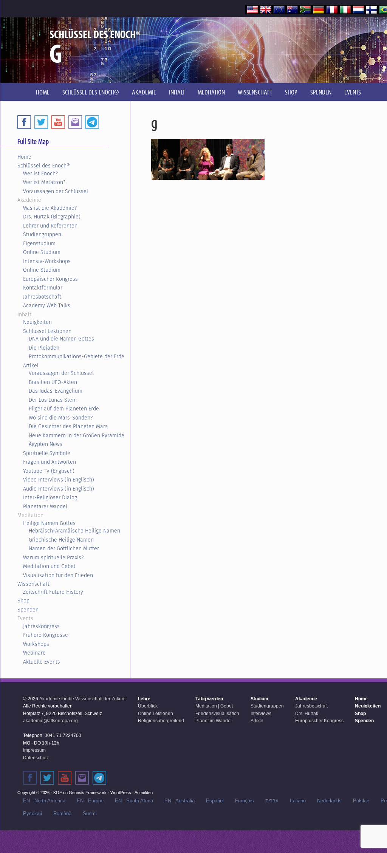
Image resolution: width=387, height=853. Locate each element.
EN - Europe (90, 800)
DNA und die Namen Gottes (61, 338)
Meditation (30, 515)
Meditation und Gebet (49, 566)
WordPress (120, 792)
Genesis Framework (88, 792)
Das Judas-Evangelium (55, 391)
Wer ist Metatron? (44, 182)
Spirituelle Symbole (46, 453)
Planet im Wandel (213, 720)
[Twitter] (41, 122)
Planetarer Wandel (45, 506)
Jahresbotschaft (42, 296)
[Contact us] (75, 122)
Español (215, 800)
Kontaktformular (42, 287)
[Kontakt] (82, 778)
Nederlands (329, 800)
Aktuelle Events (41, 662)
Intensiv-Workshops (47, 261)
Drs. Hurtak (306, 713)
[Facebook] (24, 122)
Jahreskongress (41, 626)
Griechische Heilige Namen (61, 539)
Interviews (261, 713)
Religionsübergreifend (161, 720)
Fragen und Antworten (49, 462)
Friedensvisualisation (217, 713)
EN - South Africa (134, 800)
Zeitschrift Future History (53, 592)
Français (244, 800)
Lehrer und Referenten (50, 225)
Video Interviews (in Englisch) (58, 479)
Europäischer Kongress (50, 279)
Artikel (31, 365)
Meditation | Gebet (214, 706)
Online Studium (41, 252)
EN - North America (44, 800)
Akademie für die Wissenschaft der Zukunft (83, 698)
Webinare (34, 652)
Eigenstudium (39, 243)
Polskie (361, 800)
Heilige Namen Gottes (49, 523)
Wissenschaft (33, 584)
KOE (57, 792)
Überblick (148, 706)
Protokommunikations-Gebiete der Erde (76, 356)
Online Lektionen (155, 713)
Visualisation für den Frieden (58, 575)
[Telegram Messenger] (92, 122)
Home (24, 157)
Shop (23, 600)
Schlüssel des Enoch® (43, 165)
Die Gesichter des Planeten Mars (68, 426)
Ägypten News (45, 444)
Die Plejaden (44, 347)
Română (62, 813)
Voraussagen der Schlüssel (55, 191)
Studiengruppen (42, 234)
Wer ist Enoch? (40, 173)
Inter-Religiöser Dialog (50, 497)
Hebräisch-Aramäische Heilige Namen (74, 530)
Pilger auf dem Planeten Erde (64, 408)
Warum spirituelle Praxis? (53, 557)
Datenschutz (36, 757)
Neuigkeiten (37, 322)
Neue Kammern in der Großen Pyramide (76, 435)
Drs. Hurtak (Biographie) (51, 216)
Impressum (34, 750)
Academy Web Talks (46, 305)
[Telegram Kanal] (99, 778)
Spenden (28, 609)
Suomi (90, 813)
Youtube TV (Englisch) (48, 471)
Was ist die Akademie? (50, 208)
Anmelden (144, 792)
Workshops (36, 644)
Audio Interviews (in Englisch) (58, 488)
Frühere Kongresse (45, 635)
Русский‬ (32, 813)
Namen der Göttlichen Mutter (64, 548)
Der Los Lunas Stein (53, 400)
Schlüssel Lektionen (47, 331)
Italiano (298, 800)
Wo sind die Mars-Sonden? (61, 417)
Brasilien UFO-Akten (53, 382)
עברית (272, 800)
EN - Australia (179, 800)
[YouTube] (58, 122)
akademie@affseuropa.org (50, 720)
